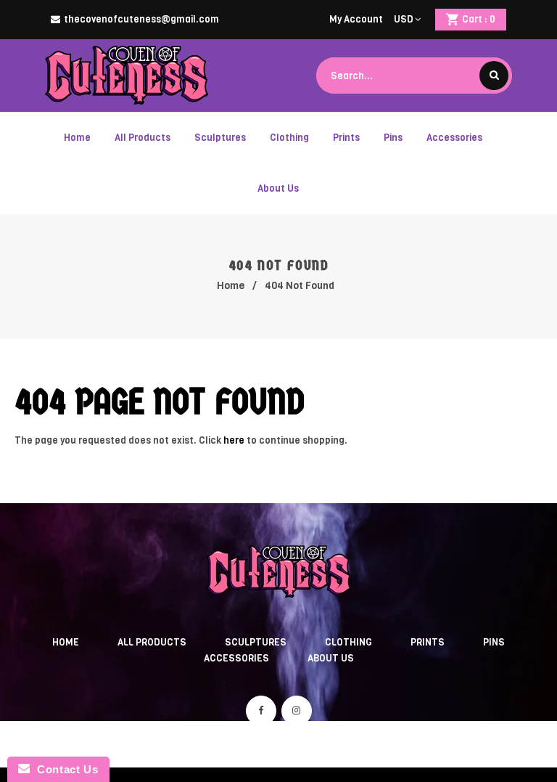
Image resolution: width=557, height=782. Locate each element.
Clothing (348, 642)
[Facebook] (261, 711)
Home (230, 286)
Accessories (236, 658)
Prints (427, 642)
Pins (494, 642)
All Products (151, 642)
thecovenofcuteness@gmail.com (141, 19)
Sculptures (255, 642)
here (233, 440)
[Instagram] (296, 711)
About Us (331, 658)
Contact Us (64, 769)
